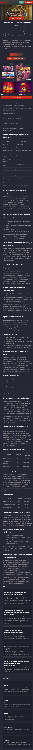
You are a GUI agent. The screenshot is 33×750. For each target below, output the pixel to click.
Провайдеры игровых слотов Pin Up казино (13, 115)
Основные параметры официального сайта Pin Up (15, 103)
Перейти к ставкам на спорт (16, 58)
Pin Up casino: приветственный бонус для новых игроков (17, 108)
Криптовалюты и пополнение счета (11, 121)
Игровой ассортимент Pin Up (10, 113)
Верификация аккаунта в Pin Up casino (12, 126)
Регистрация (28, 2)
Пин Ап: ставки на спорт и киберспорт (12, 118)
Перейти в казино (16, 54)
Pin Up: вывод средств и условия (11, 123)
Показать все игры (16, 97)
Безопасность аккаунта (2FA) (10, 110)
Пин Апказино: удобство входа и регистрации (14, 105)
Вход (21, 2)
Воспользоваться (16, 18)
